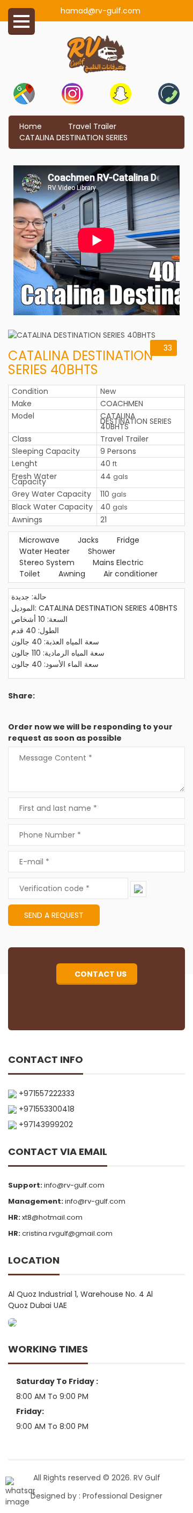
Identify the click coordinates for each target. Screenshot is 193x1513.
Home (30, 126)
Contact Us (100, 974)
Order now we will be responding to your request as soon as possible (90, 732)
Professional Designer (122, 1496)
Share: (21, 695)
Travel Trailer (92, 126)
